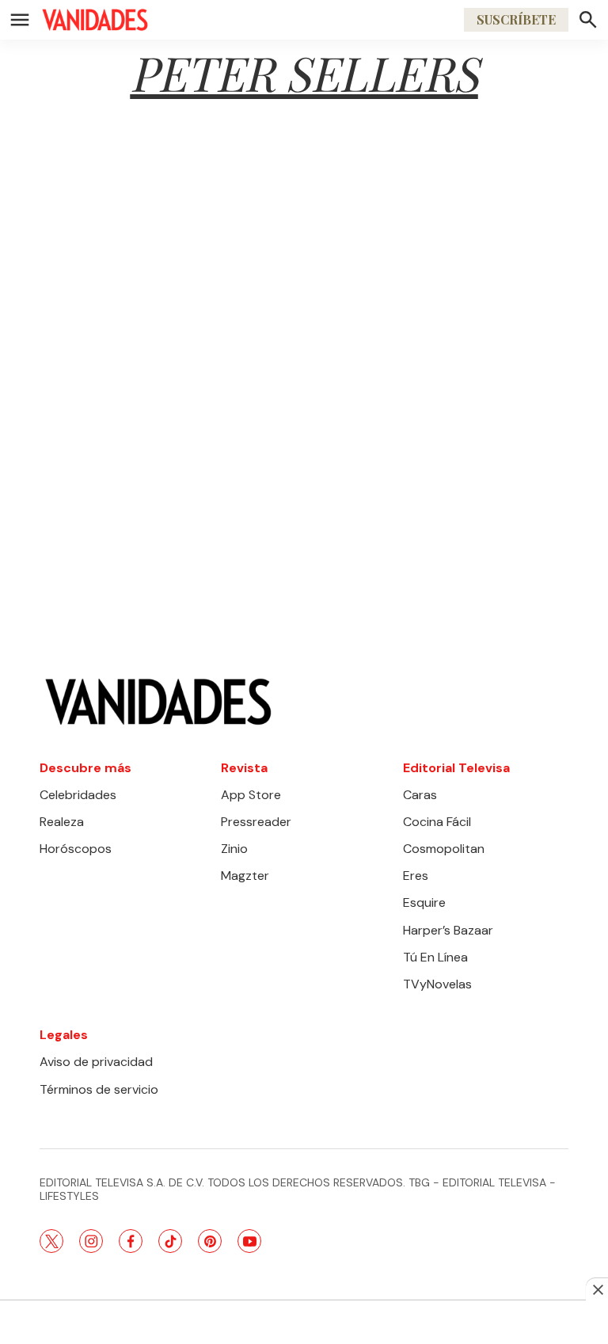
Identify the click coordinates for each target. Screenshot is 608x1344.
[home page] (95, 19)
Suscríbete (516, 19)
